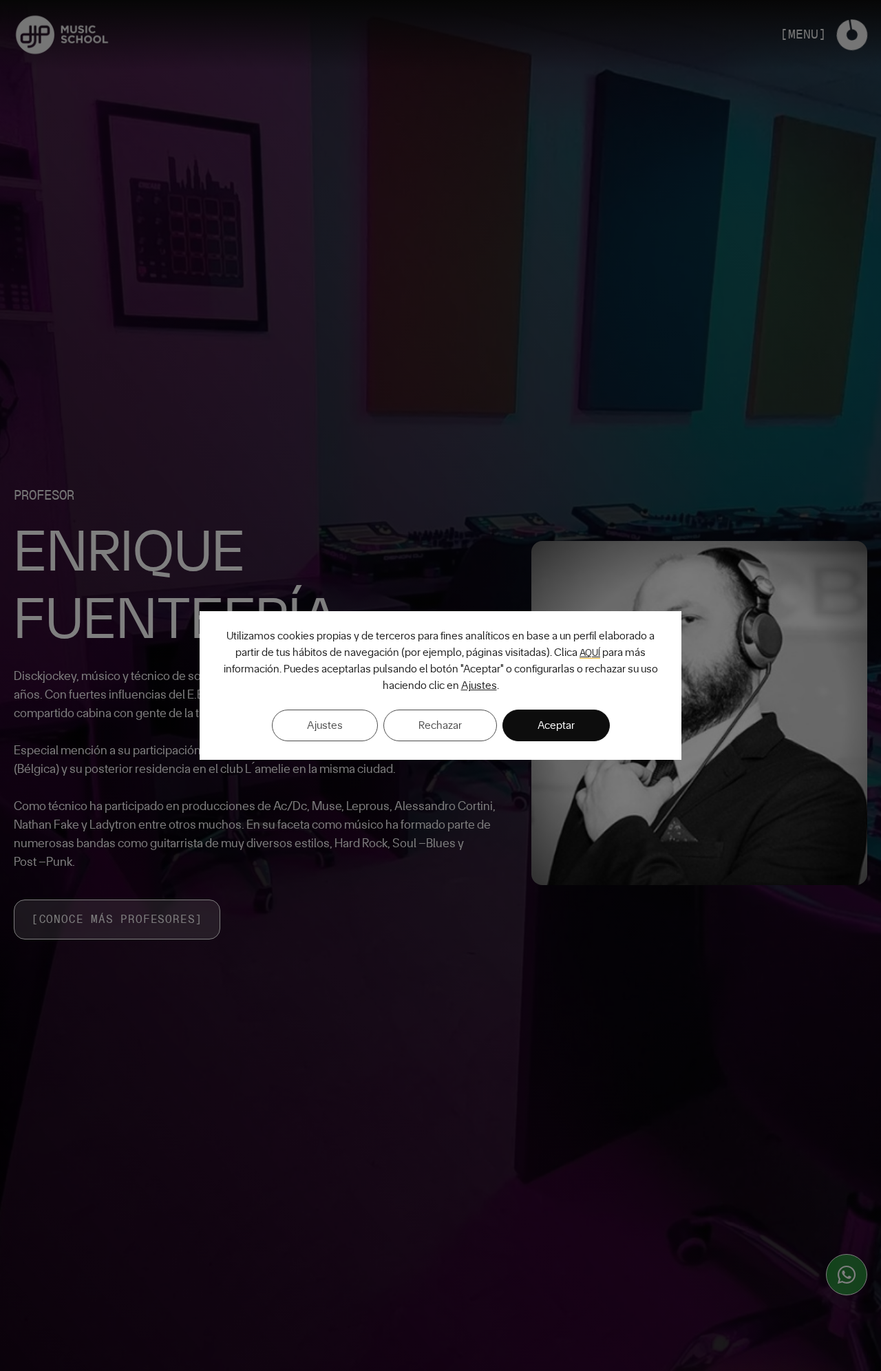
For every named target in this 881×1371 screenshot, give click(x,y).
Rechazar (440, 725)
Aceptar (556, 725)
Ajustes (479, 685)
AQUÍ (590, 653)
